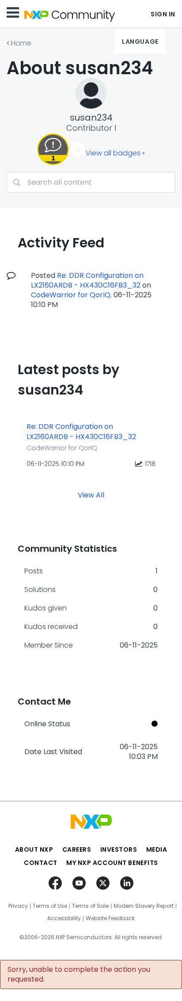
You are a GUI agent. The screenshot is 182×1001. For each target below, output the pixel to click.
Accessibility (64, 918)
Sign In (163, 14)
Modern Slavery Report (144, 906)
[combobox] (91, 182)
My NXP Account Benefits (112, 862)
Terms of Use (50, 906)
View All (91, 495)
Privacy (18, 906)
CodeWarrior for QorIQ (70, 295)
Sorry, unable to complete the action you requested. (79, 974)
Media (156, 849)
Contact (40, 862)
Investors (118, 849)
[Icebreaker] (53, 149)
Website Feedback (110, 918)
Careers (76, 849)
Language (140, 41)
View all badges (113, 153)
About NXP (34, 849)
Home (21, 43)
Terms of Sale (90, 906)
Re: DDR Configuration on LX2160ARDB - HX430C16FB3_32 (87, 280)
